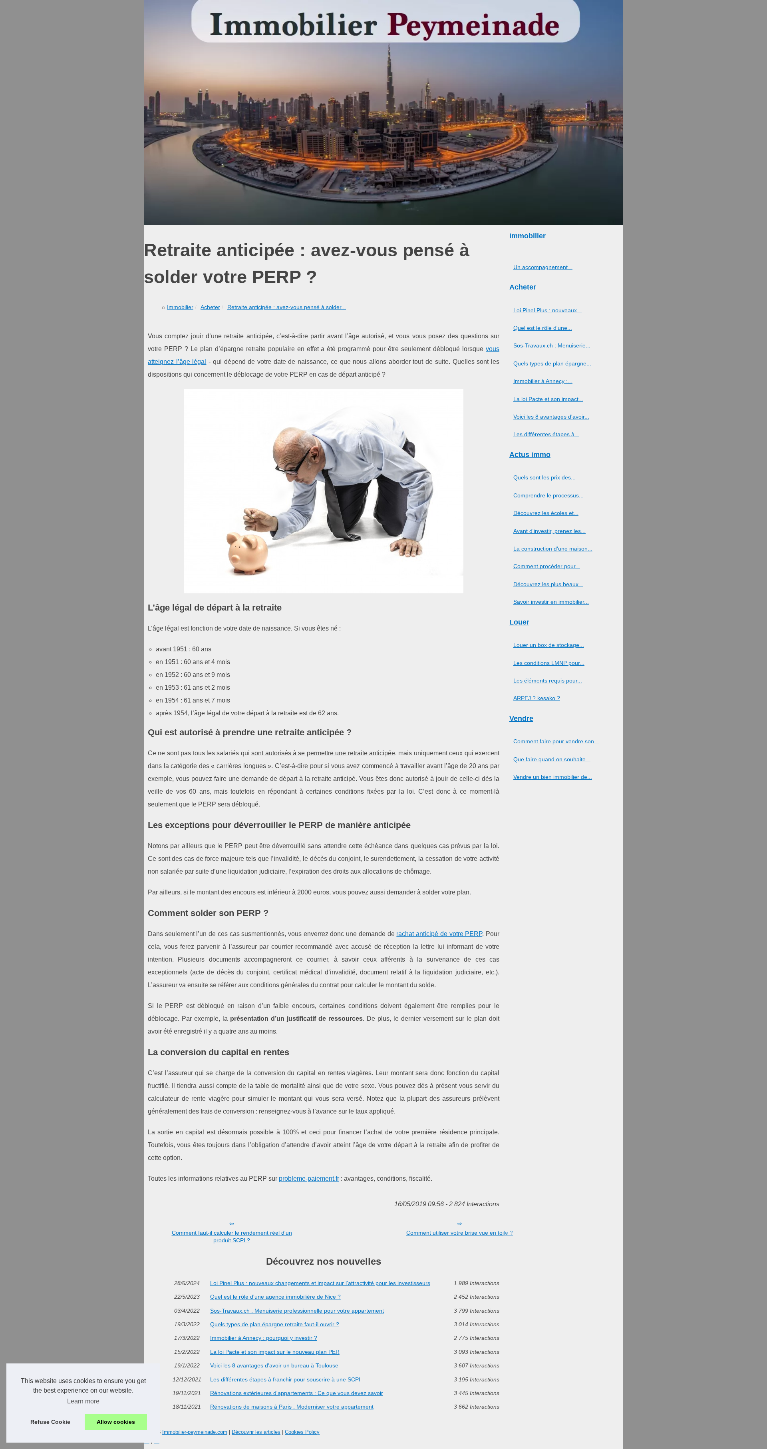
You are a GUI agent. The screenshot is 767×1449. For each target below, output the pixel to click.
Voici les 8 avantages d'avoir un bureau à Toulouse (274, 1365)
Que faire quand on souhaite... (551, 759)
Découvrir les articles (256, 1432)
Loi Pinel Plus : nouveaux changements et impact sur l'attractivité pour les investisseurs (320, 1283)
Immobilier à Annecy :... (542, 381)
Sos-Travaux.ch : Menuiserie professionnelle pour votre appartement (297, 1310)
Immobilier (180, 307)
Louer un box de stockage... (548, 645)
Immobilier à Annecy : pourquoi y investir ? (263, 1338)
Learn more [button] (83, 1401)
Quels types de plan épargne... (552, 363)
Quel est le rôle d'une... (542, 328)
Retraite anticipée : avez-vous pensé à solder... (286, 307)
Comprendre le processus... (548, 495)
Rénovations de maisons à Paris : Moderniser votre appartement (292, 1406)
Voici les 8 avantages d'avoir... (551, 416)
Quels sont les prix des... (544, 477)
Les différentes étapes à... (546, 434)
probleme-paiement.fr (309, 1178)
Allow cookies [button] (116, 1422)
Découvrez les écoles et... (545, 513)
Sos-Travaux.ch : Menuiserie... (551, 345)
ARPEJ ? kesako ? (536, 698)
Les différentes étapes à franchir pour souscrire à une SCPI (285, 1379)
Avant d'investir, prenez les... (549, 531)
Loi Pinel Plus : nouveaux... (547, 310)
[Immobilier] (383, 112)
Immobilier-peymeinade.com (194, 1432)
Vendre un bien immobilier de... (552, 777)
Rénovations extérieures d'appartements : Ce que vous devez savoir (296, 1393)
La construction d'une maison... (552, 548)
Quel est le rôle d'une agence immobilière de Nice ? (275, 1296)
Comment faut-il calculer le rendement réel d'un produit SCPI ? (232, 1236)
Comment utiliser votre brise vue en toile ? (459, 1232)
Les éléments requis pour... (547, 680)
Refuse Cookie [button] (50, 1422)
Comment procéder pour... (546, 566)
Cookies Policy (302, 1432)
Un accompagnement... (542, 267)
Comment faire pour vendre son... (556, 741)
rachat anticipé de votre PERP (439, 933)
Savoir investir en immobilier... (551, 602)
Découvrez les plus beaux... (548, 584)
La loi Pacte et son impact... (548, 399)
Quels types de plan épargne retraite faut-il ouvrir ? (274, 1324)
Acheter (210, 307)
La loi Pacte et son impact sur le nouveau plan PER (275, 1352)
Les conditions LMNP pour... (548, 663)
